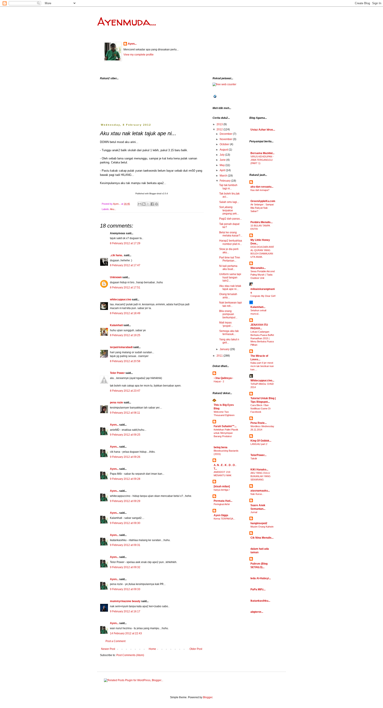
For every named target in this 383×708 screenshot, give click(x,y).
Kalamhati (116, 325)
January (225, 349)
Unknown (116, 277)
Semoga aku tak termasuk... (229, 332)
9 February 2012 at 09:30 (125, 523)
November (226, 139)
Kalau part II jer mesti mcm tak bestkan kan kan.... (262, 366)
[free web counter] (224, 84)
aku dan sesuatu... (261, 186)
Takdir (253, 458)
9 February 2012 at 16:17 (125, 611)
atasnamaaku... (260, 490)
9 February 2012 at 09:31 (125, 545)
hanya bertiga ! (222, 489)
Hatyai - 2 (219, 381)
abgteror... (256, 611)
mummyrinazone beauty (125, 601)
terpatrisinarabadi (121, 347)
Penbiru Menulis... (261, 222)
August (224, 149)
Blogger (207, 697)
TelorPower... (258, 455)
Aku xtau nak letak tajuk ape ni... (230, 287)
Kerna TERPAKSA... (224, 518)
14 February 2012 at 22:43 (126, 633)
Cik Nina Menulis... (262, 537)
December (226, 133)
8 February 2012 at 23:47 (125, 390)
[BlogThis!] (144, 204)
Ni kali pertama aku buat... (228, 267)
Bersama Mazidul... (262, 153)
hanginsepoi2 (258, 523)
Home (152, 648)
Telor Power (117, 373)
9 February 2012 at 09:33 (125, 589)
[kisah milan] (222, 486)
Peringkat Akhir (222, 504)
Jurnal (253, 512)
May (222, 165)
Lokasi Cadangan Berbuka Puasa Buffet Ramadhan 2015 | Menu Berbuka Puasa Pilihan (262, 338)
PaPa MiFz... (258, 589)
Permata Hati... (223, 500)
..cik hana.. (116, 255)
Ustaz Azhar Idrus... (262, 129)
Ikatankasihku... (260, 600)
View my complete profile (138, 54)
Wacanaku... (258, 268)
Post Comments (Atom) (130, 655)
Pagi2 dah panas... (230, 218)
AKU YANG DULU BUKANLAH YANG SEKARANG (260, 476)
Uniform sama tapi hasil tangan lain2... (230, 277)
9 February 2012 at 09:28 (125, 478)
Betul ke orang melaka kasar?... (230, 234)
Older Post (196, 648)
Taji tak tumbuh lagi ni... (228, 187)
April (223, 170)
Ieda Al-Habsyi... (260, 578)
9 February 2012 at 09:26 (125, 456)
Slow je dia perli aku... (228, 251)
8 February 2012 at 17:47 (125, 265)
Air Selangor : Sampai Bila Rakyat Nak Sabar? (262, 207)
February (225, 180)
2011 (220, 355)
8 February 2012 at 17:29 (125, 243)
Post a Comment (115, 641)
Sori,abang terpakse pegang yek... (229, 210)
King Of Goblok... (260, 440)
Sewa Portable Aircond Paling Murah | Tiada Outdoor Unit (262, 274)
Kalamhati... (257, 307)
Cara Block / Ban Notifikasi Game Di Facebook (260, 408)
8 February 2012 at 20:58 (125, 361)
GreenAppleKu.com (262, 201)
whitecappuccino (120, 299)
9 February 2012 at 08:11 (125, 412)
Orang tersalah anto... (228, 296)
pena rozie (116, 402)
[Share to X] (148, 204)
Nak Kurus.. (256, 494)
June (223, 159)
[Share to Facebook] (152, 204)
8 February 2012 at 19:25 (125, 335)
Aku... (113, 209)
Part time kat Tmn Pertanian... (229, 259)
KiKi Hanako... (259, 469)
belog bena (220, 447)
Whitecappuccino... (262, 380)
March (224, 175)
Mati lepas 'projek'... (226, 324)
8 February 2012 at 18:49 (125, 313)
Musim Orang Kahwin (262, 526)
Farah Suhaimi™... (225, 426)
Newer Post (108, 648)
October (225, 144)
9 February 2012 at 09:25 (125, 434)
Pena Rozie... (258, 422)
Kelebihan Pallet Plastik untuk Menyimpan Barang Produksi (226, 433)
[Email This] (139, 204)
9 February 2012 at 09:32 (125, 567)
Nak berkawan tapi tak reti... (230, 304)
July (222, 154)
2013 (220, 124)
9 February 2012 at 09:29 (125, 501)
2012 (220, 129)
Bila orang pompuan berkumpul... (228, 314)
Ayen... (132, 43)
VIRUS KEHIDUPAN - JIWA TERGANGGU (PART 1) (262, 160)
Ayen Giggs (221, 515)
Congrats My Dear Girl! (263, 296)
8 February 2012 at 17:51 (125, 287)
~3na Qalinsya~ (223, 378)
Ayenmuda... (126, 21)
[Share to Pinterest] (156, 204)
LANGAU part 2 (258, 444)
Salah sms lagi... (229, 202)
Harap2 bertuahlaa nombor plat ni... (230, 242)
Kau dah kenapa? (259, 190)
